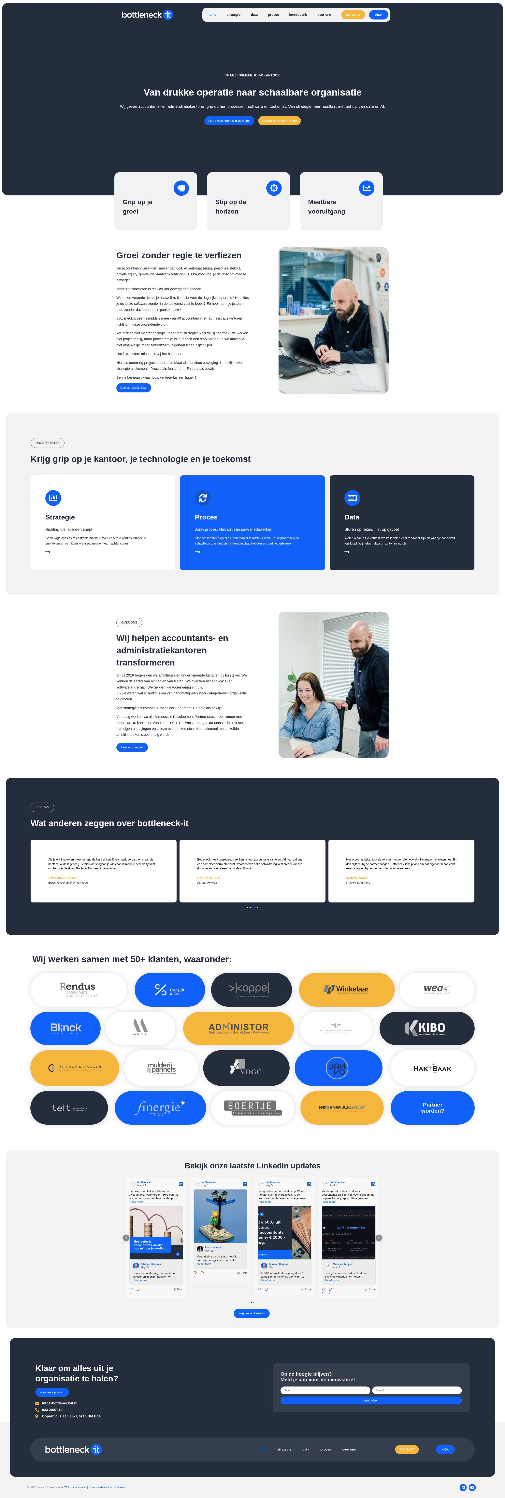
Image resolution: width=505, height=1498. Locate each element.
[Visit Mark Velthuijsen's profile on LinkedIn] (328, 1266)
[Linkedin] (463, 1487)
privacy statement (99, 1487)
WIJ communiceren (75, 1487)
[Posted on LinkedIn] (181, 1183)
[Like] (260, 1290)
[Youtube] (472, 1487)
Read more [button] (136, 1201)
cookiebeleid (118, 1487)
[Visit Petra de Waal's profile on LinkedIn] (200, 1249)
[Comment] (136, 1291)
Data (351, 517)
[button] (42, 807)
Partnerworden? (432, 1108)
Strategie (60, 517)
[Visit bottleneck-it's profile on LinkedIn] (132, 1184)
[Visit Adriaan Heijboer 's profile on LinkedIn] (136, 1266)
